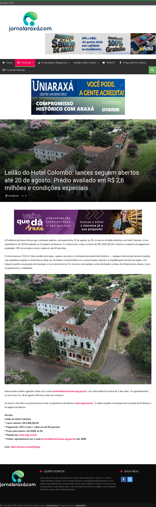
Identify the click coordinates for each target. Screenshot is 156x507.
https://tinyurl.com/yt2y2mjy (25, 447)
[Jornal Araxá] (30, 10)
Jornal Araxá (52, 505)
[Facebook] (123, 479)
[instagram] (130, 479)
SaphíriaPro (81, 505)
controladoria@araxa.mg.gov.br (58, 439)
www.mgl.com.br (28, 435)
